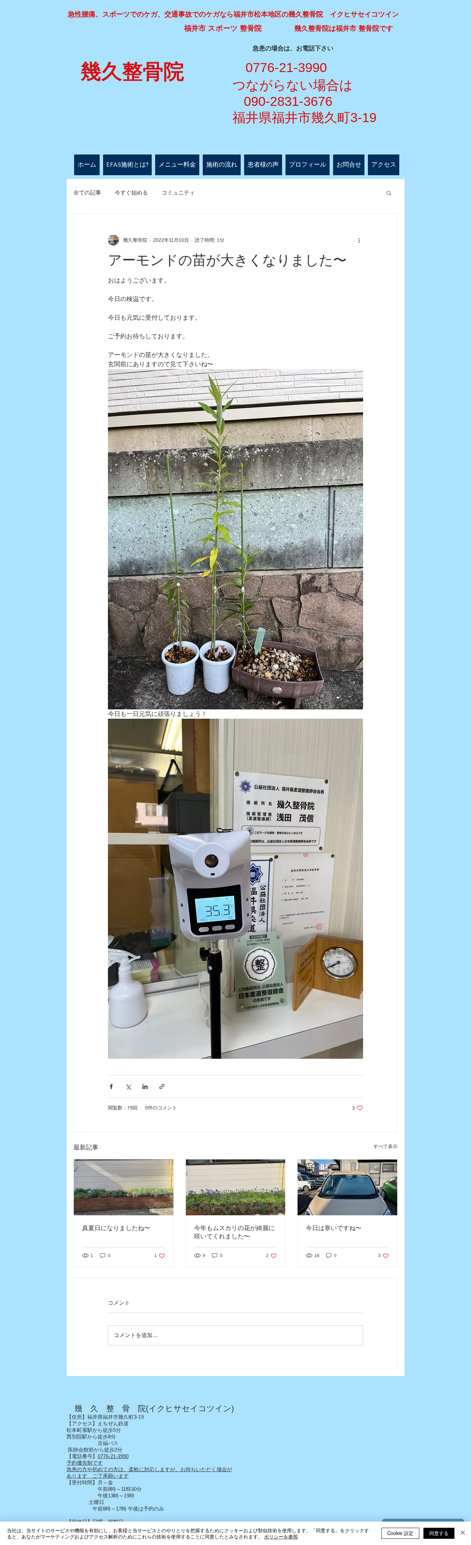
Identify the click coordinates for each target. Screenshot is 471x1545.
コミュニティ (178, 193)
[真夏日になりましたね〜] (123, 1187)
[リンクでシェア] (162, 1086)
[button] (388, 193)
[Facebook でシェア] (111, 1086)
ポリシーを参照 (281, 1536)
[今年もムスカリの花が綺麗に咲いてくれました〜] (235, 1187)
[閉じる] (463, 1533)
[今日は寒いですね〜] (347, 1187)
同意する (439, 1532)
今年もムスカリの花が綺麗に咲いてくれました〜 (234, 1232)
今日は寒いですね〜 (334, 1228)
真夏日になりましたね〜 (116, 1228)
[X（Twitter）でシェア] (128, 1086)
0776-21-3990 (113, 1456)
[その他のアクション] (359, 240)
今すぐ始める (131, 193)
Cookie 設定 (400, 1532)
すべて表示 (385, 1146)
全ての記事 (87, 193)
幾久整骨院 (132, 71)
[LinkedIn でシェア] (145, 1086)
